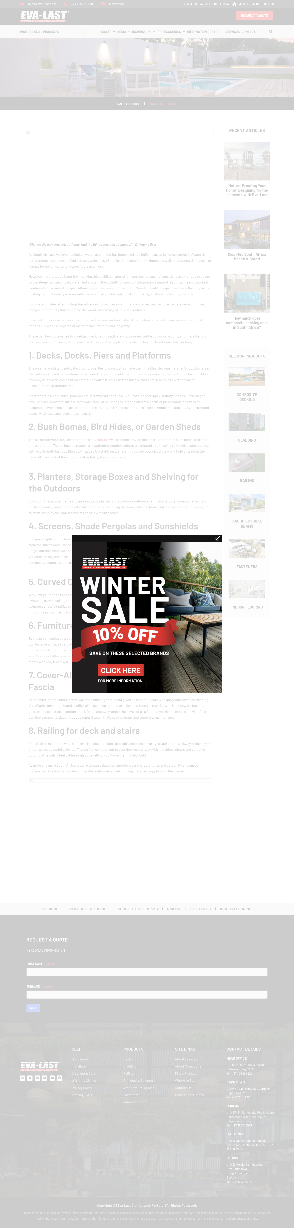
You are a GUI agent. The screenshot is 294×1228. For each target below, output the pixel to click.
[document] (147, 614)
